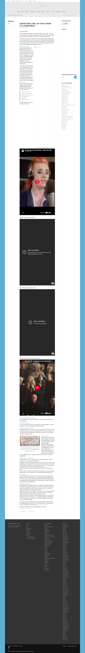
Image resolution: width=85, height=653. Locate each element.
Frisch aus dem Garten (66, 116)
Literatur (63, 113)
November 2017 (66, 539)
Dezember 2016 (66, 555)
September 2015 (66, 576)
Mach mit (28, 535)
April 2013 (65, 618)
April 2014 (65, 601)
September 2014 (66, 594)
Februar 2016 (65, 569)
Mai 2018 (64, 531)
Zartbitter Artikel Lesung (31, 538)
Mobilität (63, 122)
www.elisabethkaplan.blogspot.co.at (26, 508)
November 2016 (66, 556)
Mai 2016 (64, 565)
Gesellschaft (18, 1)
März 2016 (65, 568)
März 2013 (65, 619)
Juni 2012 (64, 632)
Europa (63, 129)
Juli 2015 (64, 579)
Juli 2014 (64, 596)
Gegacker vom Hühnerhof (66, 117)
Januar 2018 (65, 536)
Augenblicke (64, 90)
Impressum (28, 532)
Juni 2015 (64, 581)
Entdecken (28, 529)
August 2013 (65, 612)
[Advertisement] (69, 50)
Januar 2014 (65, 605)
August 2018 (65, 526)
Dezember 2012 (66, 623)
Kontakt (27, 534)
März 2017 (65, 551)
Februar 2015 (65, 586)
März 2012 (65, 636)
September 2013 (66, 611)
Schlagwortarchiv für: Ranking (15, 15)
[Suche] (67, 11)
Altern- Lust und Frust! (66, 87)
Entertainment (22, 27)
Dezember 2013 (66, 606)
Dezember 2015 (66, 572)
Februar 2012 (65, 638)
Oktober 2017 (65, 541)
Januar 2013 (65, 622)
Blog (27, 525)
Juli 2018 (64, 528)
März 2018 (65, 534)
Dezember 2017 (66, 538)
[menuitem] (19, 11)
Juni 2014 (64, 598)
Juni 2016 (64, 564)
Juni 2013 (64, 615)
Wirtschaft (64, 97)
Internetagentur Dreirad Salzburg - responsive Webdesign (24, 651)
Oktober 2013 (65, 609)
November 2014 (66, 591)
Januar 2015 (65, 588)
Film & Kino (64, 110)
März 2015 (65, 585)
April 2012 (65, 635)
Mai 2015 (64, 582)
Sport (34, 1)
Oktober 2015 (65, 575)
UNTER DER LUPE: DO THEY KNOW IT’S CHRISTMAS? (35, 24)
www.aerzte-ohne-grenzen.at (43, 504)
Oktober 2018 (65, 525)
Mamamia (63, 103)
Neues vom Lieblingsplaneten (67, 105)
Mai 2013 (64, 616)
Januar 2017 (65, 554)
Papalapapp (64, 106)
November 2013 (66, 608)
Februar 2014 (65, 604)
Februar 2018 (65, 535)
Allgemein (63, 84)
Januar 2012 (65, 639)
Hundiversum (64, 120)
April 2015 (65, 584)
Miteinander (64, 94)
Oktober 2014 (65, 592)
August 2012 (65, 629)
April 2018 (65, 532)
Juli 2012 (64, 631)
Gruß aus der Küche (65, 119)
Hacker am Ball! (65, 102)
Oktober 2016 (65, 558)
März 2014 (65, 602)
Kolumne (30, 1)
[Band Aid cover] (12, 25)
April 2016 (65, 566)
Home (27, 531)
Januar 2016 (65, 571)
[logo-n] (42, 6)
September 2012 (66, 628)
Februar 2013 (65, 621)
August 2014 (65, 595)
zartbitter (32, 511)
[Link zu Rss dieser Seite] (74, 6)
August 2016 (65, 561)
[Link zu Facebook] (72, 6)
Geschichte (64, 112)
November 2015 (66, 574)
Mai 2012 (64, 633)
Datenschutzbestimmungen (72, 646)
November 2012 (66, 625)
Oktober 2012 (65, 626)
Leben (23, 1)
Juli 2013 (64, 614)
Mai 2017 (64, 548)
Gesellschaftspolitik (65, 92)
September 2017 (66, 542)
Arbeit (63, 89)
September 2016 (66, 559)
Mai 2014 (64, 599)
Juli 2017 (64, 545)
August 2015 (65, 578)
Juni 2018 (64, 529)
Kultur (26, 1)
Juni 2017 (64, 546)
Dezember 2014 (66, 589)
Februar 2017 (65, 552)
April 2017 (65, 549)
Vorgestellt (64, 96)
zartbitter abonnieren (30, 536)
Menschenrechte (65, 93)
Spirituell (63, 123)
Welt (9, 1)
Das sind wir (28, 528)
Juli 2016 (64, 562)
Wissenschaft (64, 99)
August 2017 (65, 544)
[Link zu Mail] (76, 6)
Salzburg (12, 1)
